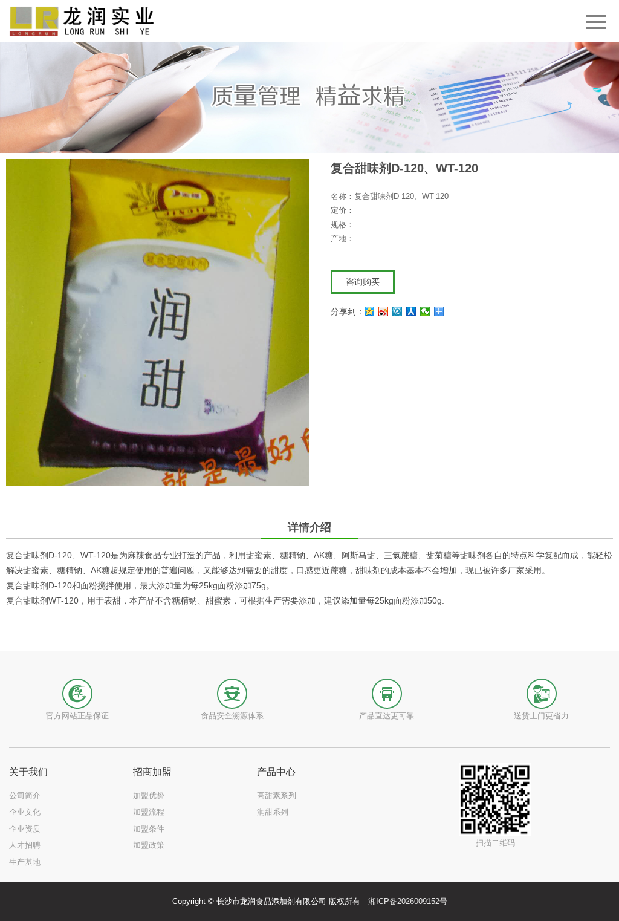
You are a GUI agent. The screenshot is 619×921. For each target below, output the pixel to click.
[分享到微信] (425, 311)
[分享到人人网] (411, 311)
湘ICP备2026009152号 (407, 901)
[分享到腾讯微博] (397, 311)
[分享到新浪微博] (383, 311)
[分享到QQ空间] (370, 311)
